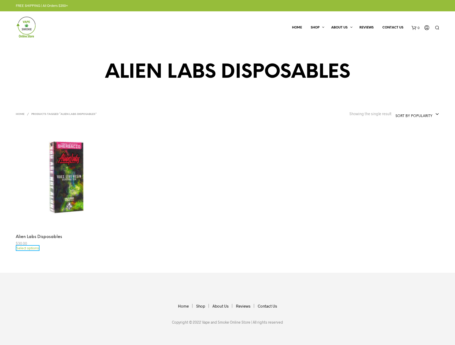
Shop (315, 27)
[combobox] (417, 114)
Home (297, 27)
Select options (27, 248)
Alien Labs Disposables (39, 237)
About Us (339, 27)
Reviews (366, 27)
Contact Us (392, 27)
